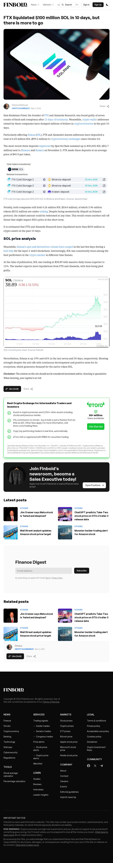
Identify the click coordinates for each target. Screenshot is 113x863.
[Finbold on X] (95, 766)
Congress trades (43, 736)
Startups (8, 747)
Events (63, 786)
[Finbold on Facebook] (88, 766)
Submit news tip (68, 797)
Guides (36, 779)
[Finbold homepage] (56, 690)
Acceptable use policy (98, 731)
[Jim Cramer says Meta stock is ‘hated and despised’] (11, 514)
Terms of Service (51, 702)
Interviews (38, 789)
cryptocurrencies (83, 123)
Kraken (40, 150)
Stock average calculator (11, 774)
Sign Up (98, 4)
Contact (64, 776)
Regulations (9, 757)
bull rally (9, 250)
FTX (46, 115)
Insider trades (41, 726)
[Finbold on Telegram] (101, 766)
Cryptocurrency (21, 108)
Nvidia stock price (69, 755)
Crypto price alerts (40, 757)
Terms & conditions (96, 720)
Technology (9, 742)
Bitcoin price (66, 736)
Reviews (37, 784)
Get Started (96, 426)
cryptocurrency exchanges (65, 138)
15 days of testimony (56, 119)
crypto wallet (89, 119)
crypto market (37, 254)
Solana (31, 134)
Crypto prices (67, 726)
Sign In (86, 4)
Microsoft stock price (68, 748)
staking (44, 211)
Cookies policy (94, 736)
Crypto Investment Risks (96, 748)
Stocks (24, 508)
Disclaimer (92, 742)
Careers (64, 781)
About (63, 770)
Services (38, 714)
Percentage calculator (14, 781)
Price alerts (38, 742)
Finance (7, 720)
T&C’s (47, 578)
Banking (7, 736)
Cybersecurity (11, 752)
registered (45, 145)
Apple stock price (69, 742)
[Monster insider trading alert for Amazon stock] (65, 532)
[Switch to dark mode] (107, 4)
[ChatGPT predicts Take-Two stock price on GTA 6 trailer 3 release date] (65, 514)
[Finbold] (15, 5)
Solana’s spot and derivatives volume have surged (45, 246)
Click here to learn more (27, 845)
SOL (38, 134)
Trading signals (40, 720)
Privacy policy (93, 726)
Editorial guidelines (69, 792)
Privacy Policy (57, 578)
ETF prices (65, 731)
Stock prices (66, 720)
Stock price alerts (40, 748)
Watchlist (37, 763)
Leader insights (40, 795)
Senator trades (42, 731)
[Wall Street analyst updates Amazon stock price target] (11, 532)
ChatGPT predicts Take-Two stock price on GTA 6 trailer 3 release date (91, 516)
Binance (25, 150)
